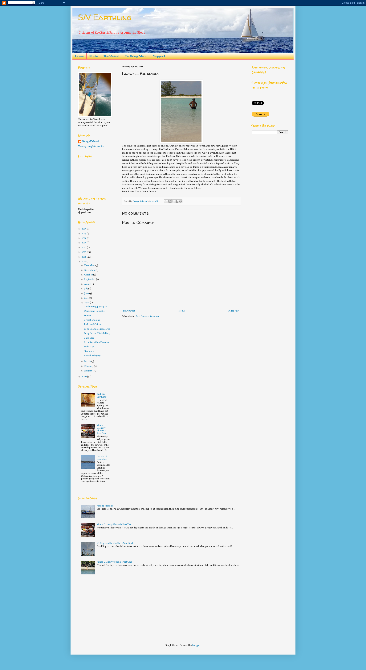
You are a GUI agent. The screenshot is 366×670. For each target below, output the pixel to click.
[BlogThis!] (170, 201)
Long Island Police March (97, 329)
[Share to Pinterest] (180, 201)
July (86, 288)
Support (159, 56)
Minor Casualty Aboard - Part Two (101, 429)
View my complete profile (91, 146)
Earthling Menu (136, 56)
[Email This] (166, 201)
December (89, 265)
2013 (84, 252)
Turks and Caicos (92, 324)
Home (79, 56)
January (88, 370)
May (86, 298)
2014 (84, 247)
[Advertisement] (106, 607)
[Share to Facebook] (177, 201)
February (89, 366)
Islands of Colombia (102, 458)
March (87, 361)
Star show (89, 351)
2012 (84, 256)
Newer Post (129, 310)
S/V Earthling (104, 17)
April (87, 302)
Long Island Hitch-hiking (97, 333)
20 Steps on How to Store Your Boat (115, 543)
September (90, 279)
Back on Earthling (102, 395)
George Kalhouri (90, 141)
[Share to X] (173, 201)
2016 (84, 238)
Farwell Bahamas (92, 355)
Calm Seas (89, 338)
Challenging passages (95, 306)
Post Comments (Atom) (148, 316)
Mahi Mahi (89, 346)
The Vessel (111, 56)
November (90, 270)
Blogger (196, 645)
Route (93, 56)
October (88, 274)
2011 (84, 261)
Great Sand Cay (92, 320)
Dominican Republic (94, 311)
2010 (84, 376)
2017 (84, 233)
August (88, 284)
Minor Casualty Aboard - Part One (114, 562)
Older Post (233, 310)
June (86, 293)
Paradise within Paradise (96, 342)
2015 (84, 242)
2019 (84, 228)
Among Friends (105, 505)
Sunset (87, 315)
